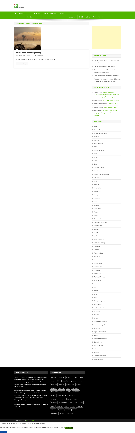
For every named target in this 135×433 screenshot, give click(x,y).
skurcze (59, 406)
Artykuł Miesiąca (99, 130)
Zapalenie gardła (113, 103)
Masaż (96, 212)
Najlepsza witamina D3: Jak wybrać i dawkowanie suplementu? (104, 71)
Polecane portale (99, 239)
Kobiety (96, 184)
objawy (53, 395)
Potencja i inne (72, 17)
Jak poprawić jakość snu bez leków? (104, 66)
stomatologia (98, 304)
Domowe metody (99, 167)
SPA (95, 294)
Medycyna (75, 388)
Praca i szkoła (98, 263)
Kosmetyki (53, 13)
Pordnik (96, 249)
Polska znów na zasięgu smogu (29, 53)
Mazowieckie (98, 219)
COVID (96, 157)
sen (95, 287)
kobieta (61, 384)
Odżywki (96, 229)
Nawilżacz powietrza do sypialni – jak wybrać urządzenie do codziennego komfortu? (107, 80)
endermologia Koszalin (110, 107)
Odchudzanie (98, 225)
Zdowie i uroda (98, 345)
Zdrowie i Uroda (98, 359)
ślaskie (96, 290)
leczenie (61, 388)
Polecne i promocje (99, 243)
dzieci (59, 381)
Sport (96, 297)
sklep (52, 406)
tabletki (96, 314)
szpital (53, 410)
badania (53, 377)
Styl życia (79, 406)
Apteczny (31, 55)
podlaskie (97, 236)
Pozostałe (97, 256)
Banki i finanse (98, 143)
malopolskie (97, 208)
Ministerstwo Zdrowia (57, 392)
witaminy (97, 328)
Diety (95, 164)
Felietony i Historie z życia (101, 174)
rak (76, 402)
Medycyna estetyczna (100, 222)
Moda (68, 392)
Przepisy (53, 402)
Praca (96, 260)
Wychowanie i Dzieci (100, 332)
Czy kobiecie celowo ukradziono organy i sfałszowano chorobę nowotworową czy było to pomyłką (106, 94)
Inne (95, 181)
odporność (72, 395)
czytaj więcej (22, 64)
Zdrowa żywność (99, 349)
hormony (54, 384)
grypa (80, 381)
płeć (71, 402)
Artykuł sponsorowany (100, 133)
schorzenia (97, 280)
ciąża (75, 377)
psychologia (97, 273)
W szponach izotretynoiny (111, 100)
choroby (68, 377)
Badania (96, 140)
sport (66, 406)
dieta (81, 377)
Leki (45, 13)
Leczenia (97, 198)
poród (69, 399)
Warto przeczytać (99, 325)
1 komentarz (40, 55)
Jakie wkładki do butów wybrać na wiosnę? (106, 75)
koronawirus (97, 188)
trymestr (60, 410)
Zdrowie (96, 352)
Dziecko (96, 171)
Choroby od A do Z (99, 150)
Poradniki (37, 13)
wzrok (96, 335)
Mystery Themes (30, 420)
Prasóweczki (98, 267)
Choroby (29, 17)
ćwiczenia (70, 413)
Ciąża (96, 154)
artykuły (96, 136)
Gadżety (87, 17)
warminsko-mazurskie (100, 321)
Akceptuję (3, 432)
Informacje (97, 178)
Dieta (62, 13)
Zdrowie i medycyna (100, 355)
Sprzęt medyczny (99, 301)
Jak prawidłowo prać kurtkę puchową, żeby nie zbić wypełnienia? (106, 62)
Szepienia (97, 311)
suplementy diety (99, 308)
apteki (96, 126)
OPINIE (81, 17)
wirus (74, 410)
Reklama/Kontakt (98, 17)
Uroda (96, 318)
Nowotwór (76, 392)
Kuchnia (78, 384)
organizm (54, 399)
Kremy (96, 195)
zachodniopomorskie (100, 338)
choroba (61, 377)
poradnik (62, 399)
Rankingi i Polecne (99, 277)
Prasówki (97, 270)
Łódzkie (96, 205)
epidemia (73, 381)
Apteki (21, 13)
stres (72, 406)
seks (95, 284)
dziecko (65, 381)
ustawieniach (69, 427)
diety (52, 381)
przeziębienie (63, 402)
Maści (96, 215)
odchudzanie (62, 395)
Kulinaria (53, 388)
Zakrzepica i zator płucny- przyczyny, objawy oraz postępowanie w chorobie (106, 113)
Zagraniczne (98, 342)
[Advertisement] (106, 37)
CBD (95, 147)
